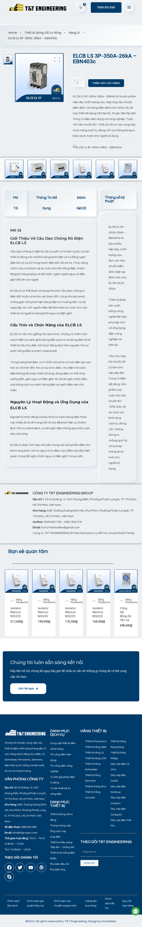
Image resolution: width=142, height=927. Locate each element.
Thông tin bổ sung (46, 203)
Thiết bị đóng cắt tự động (42, 33)
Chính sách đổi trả (109, 903)
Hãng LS (74, 33)
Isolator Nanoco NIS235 (70, 612)
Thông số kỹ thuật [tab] (115, 199)
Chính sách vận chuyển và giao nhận (65, 903)
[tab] (16, 203)
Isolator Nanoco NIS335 (15, 612)
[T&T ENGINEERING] (38, 7)
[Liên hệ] (135, 911)
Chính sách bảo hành (13, 903)
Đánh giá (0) (81, 203)
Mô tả (15, 203)
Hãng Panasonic (22, 601)
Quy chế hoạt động (127, 903)
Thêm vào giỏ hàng (106, 83)
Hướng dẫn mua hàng (91, 903)
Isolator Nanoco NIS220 (97, 612)
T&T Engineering (75, 921)
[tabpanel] (118, 347)
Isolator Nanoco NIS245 (43, 612)
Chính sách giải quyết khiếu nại (35, 903)
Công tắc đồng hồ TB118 (125, 614)
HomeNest (109, 921)
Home (12, 33)
